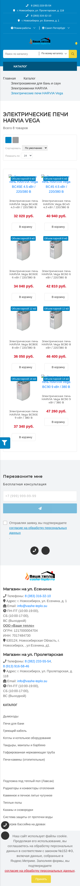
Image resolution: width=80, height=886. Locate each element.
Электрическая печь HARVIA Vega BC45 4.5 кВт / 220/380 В (56, 204)
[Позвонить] (34, 550)
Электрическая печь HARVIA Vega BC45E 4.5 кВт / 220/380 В (23, 204)
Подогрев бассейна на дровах (24, 824)
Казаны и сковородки (18, 809)
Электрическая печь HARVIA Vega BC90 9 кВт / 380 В (56, 399)
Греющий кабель (15, 730)
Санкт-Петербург (55, 28)
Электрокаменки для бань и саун (36, 83)
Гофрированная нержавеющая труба (29, 752)
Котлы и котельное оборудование (27, 738)
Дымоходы (10, 716)
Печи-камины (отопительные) (24, 759)
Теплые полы (12, 802)
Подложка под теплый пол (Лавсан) (28, 781)
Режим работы (22, 28)
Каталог (29, 78)
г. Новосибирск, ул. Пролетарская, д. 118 (40, 10)
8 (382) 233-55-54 (40, 5)
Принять (41, 879)
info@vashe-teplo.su (32, 606)
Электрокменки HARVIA (29, 88)
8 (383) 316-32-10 (40, 15)
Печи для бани (13, 723)
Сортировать (13, 148)
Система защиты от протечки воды (28, 817)
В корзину (25, 226)
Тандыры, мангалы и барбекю (24, 745)
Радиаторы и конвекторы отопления (28, 788)
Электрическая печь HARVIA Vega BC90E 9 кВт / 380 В (23, 414)
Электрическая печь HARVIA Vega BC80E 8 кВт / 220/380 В (23, 344)
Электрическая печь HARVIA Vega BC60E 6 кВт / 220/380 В (23, 274)
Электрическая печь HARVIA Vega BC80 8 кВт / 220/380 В (56, 344)
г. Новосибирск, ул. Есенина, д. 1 (40, 20)
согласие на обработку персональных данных (38, 530)
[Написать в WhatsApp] (45, 550)
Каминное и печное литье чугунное (27, 795)
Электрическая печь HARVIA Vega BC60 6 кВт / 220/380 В (56, 274)
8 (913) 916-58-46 (16, 666)
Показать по (12, 155)
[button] (40, 66)
